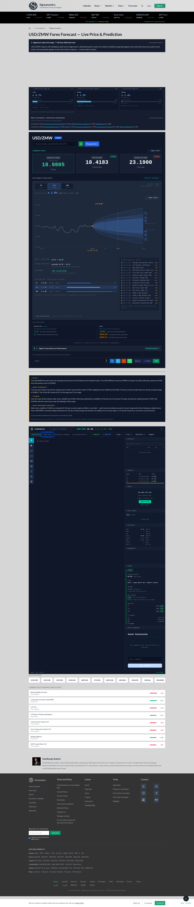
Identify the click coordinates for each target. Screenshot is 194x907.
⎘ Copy (138, 361)
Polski (111, 881)
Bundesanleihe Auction (51, 127)
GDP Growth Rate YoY (126, 127)
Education (32, 790)
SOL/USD (54, 860)
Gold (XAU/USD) (44, 864)
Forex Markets (40, 28)
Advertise (32, 810)
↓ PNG (156, 361)
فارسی (55, 885)
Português (101, 881)
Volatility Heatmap (62, 434)
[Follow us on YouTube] (156, 786)
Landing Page (90, 805)
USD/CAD (76, 857)
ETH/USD (46, 860)
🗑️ (31, 482)
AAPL (36, 853)
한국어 (92, 885)
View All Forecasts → (152, 178)
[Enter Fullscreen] (161, 429)
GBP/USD (52, 857)
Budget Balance (100, 124)
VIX (70, 868)
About (31, 794)
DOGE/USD (79, 860)
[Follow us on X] (143, 786)
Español (65, 881)
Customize (148, 903)
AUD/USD (68, 857)
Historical (36, 434)
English (55, 881)
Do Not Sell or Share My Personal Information (66, 821)
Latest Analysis (34, 786)
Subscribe (55, 833)
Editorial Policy (63, 808)
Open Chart (155, 151)
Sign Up (160, 6)
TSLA (53, 853)
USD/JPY (44, 857)
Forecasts (67, 872)
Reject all (136, 903)
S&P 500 (38, 868)
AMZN (65, 853)
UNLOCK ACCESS (145, 501)
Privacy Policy (62, 796)
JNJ (82, 853)
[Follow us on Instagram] (143, 793)
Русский (129, 881)
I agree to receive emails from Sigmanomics (40, 838)
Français (83, 881)
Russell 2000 (63, 868)
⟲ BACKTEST (107, 434)
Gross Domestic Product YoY (105, 127)
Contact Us (61, 812)
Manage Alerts (91, 144)
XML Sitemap (121, 890)
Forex (87, 793)
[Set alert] (81, 143)
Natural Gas (77, 864)
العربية (65, 885)
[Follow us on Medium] (156, 800)
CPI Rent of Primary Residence (80, 124)
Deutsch (74, 881)
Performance (77, 872)
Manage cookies (63, 816)
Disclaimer (61, 800)
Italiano (92, 881)
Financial (88, 789)
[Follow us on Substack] (143, 800)
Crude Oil (68, 864)
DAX (82, 868)
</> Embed (147, 361)
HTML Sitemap (111, 890)
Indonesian (120, 881)
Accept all (160, 903)
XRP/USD (62, 860)
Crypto (87, 797)
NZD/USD (85, 857)
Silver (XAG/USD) (58, 864)
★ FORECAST (96, 434)
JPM (76, 853)
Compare (151, 434)
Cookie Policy (62, 792)
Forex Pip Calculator (121, 797)
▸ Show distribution (58, 316)
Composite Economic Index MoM (55, 124)
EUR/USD (36, 857)
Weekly (133, 514)
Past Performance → (152, 348)
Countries (32, 802)
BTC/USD (37, 860)
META (71, 853)
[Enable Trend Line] (31, 451)
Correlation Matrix (80, 434)
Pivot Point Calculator (121, 793)
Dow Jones (46, 868)
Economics (89, 801)
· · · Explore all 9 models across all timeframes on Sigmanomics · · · (97, 343)
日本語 (83, 885)
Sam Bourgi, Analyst (51, 759)
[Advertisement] (97, 69)
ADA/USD (70, 860)
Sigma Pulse (47, 434)
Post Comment (145, 665)
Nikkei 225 (89, 868)
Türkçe (138, 881)
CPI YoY (66, 127)
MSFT (42, 853)
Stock (87, 785)
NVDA (47, 853)
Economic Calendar (36, 798)
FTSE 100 (76, 868)
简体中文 (74, 885)
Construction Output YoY (82, 127)
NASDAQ (54, 868)
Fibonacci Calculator (121, 789)
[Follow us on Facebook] (156, 793)
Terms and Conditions (65, 804)
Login (149, 6)
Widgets (116, 801)
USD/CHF (60, 857)
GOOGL (59, 853)
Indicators (33, 806)
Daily (128, 514)
